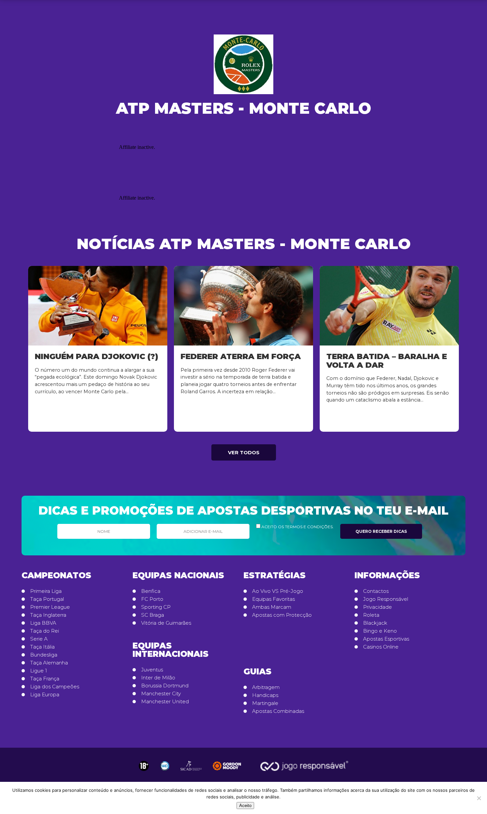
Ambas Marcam (271, 607)
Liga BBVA (43, 623)
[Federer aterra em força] (243, 305)
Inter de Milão (158, 678)
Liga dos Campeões (54, 687)
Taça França (44, 679)
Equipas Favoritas (273, 599)
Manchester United (165, 702)
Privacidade (377, 607)
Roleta (371, 615)
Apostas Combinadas (278, 711)
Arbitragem (266, 687)
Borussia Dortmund (165, 686)
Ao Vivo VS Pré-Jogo (277, 591)
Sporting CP (156, 607)
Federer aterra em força (241, 356)
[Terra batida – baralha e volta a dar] (389, 305)
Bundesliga (43, 655)
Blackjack (375, 623)
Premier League (50, 607)
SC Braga (152, 615)
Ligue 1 (38, 671)
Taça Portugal (47, 599)
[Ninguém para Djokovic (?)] (97, 305)
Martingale (265, 703)
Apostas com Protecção (282, 615)
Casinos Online (381, 647)
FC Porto (152, 599)
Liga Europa (44, 695)
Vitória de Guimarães (166, 623)
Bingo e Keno (380, 631)
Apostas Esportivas (386, 639)
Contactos (376, 591)
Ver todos (243, 452)
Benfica (150, 591)
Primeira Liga (46, 591)
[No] (478, 798)
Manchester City (161, 694)
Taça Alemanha (49, 663)
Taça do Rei (44, 631)
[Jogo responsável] (144, 766)
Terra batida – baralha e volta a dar (386, 360)
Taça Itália (42, 647)
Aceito (245, 805)
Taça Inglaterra (48, 615)
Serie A (39, 639)
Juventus (152, 670)
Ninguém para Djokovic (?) (96, 356)
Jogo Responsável (385, 599)
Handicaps (265, 695)
